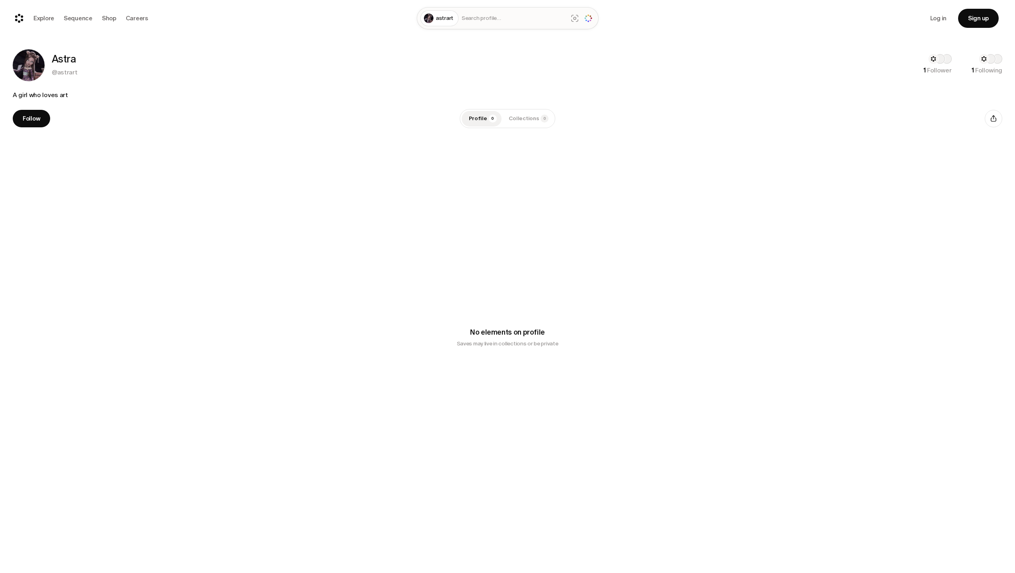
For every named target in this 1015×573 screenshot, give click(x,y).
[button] (29, 65)
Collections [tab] (527, 118)
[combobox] (513, 18)
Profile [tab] (481, 118)
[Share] (993, 118)
